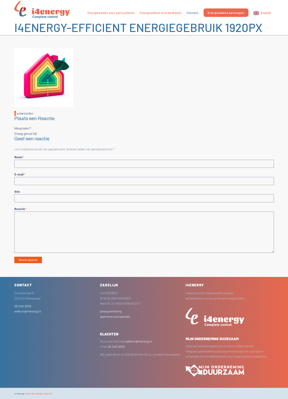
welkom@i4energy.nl (27, 311)
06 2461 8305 (22, 306)
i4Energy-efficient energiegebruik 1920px (138, 27)
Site (17, 191)
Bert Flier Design (34, 393)
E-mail (19, 174)
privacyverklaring (111, 311)
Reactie (20, 209)
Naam (19, 157)
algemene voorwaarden (115, 316)
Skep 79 (48, 393)
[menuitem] (111, 10)
